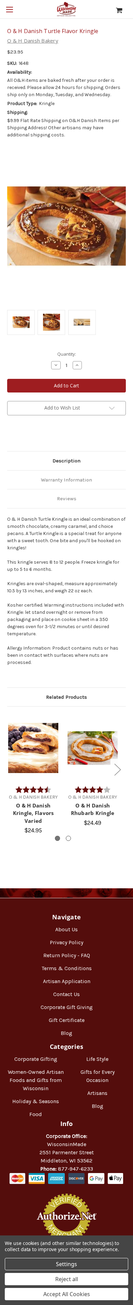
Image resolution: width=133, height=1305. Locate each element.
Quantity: (66, 354)
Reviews (66, 498)
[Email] (22, 435)
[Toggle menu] (9, 9)
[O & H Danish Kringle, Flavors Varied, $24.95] (33, 748)
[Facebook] (10, 435)
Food (35, 1114)
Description (66, 461)
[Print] (33, 435)
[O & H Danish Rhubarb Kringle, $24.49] (93, 748)
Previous (9, 769)
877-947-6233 (75, 1169)
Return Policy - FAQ (66, 955)
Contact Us (66, 994)
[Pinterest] (45, 435)
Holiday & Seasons (35, 1101)
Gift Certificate (67, 1020)
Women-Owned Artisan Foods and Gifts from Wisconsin (36, 1080)
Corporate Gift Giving (67, 1007)
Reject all (66, 1279)
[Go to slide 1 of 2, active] (57, 838)
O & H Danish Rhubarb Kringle (93, 809)
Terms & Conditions (67, 968)
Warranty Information (66, 480)
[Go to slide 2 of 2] (68, 838)
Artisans (97, 1093)
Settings (66, 1264)
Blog (66, 1033)
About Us (66, 929)
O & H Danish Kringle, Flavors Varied (33, 813)
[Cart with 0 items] (122, 10)
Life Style (97, 1059)
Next (117, 769)
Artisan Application (66, 981)
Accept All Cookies (66, 1294)
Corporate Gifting (35, 1059)
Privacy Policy (66, 942)
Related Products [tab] (66, 697)
